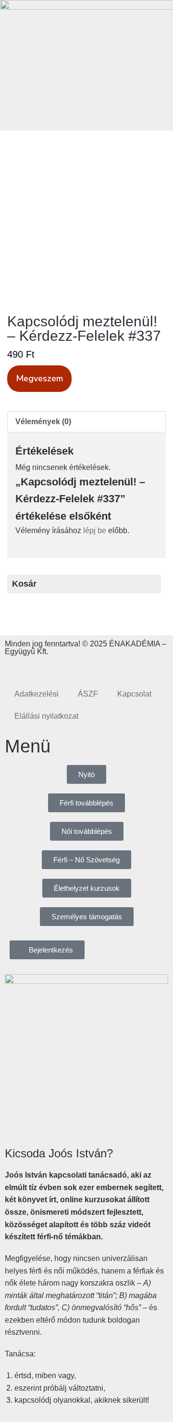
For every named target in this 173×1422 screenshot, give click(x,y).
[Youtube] (69, 668)
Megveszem (39, 378)
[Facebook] (17, 668)
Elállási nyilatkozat (46, 716)
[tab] (86, 421)
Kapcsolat (134, 694)
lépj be (94, 530)
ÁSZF (88, 694)
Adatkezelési (36, 694)
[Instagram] (43, 668)
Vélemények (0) (43, 421)
